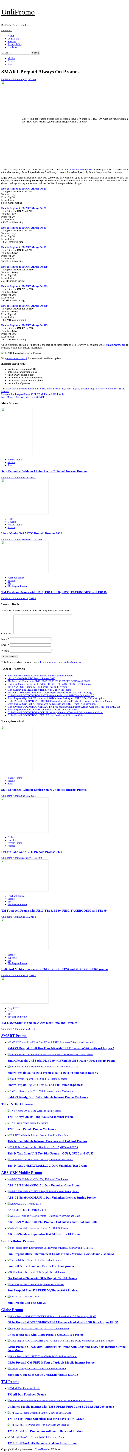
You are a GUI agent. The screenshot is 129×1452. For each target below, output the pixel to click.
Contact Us (13, 38)
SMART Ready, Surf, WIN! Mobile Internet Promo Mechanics (48, 1097)
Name (5, 639)
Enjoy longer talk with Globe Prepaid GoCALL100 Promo (46, 1334)
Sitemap (12, 41)
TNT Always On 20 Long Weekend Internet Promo (41, 1116)
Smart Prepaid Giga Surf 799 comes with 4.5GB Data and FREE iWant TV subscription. (52, 704)
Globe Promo (12, 1310)
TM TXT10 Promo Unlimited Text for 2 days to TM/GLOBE (47, 1418)
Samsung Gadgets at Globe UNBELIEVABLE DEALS (43, 1374)
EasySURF (13, 1008)
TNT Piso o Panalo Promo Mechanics (32, 1129)
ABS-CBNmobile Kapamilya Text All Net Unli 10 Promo (44, 1234)
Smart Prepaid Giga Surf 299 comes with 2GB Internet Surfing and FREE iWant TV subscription (56, 698)
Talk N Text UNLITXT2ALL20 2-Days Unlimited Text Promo (47, 1165)
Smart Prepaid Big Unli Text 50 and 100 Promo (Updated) (45, 1084)
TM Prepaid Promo (17, 586)
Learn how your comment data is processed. (62, 662)
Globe (11, 519)
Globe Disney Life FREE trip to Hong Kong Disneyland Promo (39, 689)
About (11, 35)
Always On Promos (17, 388)
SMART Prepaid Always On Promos (99, 388)
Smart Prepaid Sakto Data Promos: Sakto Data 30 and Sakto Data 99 (53, 1072)
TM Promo (10, 1382)
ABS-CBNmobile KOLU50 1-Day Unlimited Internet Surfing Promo (52, 1197)
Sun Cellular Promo (17, 1241)
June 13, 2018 (27, 975)
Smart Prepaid (72, 388)
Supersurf (12, 957)
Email (5, 645)
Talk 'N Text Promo (17, 1104)
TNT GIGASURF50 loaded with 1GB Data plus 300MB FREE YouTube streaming (50, 692)
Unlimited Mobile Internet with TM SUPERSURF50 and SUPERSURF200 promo (49, 684)
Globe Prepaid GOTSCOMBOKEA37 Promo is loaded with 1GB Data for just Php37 (51, 695)
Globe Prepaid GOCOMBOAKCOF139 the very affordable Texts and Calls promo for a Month (55, 712)
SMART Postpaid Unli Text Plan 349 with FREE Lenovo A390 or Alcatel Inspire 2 (61, 1048)
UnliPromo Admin (10, 79)
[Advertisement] (64, 145)
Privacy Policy (15, 44)
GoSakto (12, 521)
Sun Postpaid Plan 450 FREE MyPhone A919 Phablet (32, 394)
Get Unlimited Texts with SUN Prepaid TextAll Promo (42, 1278)
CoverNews (41, 1449)
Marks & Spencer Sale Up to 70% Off (23, 397)
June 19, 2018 (27, 598)
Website (5, 650)
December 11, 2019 (30, 539)
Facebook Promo (16, 577)
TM (9, 583)
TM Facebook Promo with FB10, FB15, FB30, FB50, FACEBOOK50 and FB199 (54, 592)
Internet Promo (15, 459)
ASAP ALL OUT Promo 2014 (27, 1209)
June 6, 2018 (27, 1029)
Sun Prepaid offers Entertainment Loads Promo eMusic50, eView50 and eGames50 (61, 1254)
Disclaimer (13, 47)
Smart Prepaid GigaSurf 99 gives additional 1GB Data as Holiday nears (43, 709)
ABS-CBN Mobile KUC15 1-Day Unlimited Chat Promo (44, 1185)
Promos (11, 61)
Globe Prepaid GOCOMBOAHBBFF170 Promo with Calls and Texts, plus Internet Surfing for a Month (60, 701)
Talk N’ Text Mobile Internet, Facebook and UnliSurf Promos (47, 1141)
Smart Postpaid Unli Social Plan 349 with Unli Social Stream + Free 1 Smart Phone (61, 1060)
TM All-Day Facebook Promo (27, 1394)
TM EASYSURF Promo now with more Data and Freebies (37, 687)
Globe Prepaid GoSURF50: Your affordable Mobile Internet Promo (51, 1362)
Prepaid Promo (15, 524)
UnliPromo (18, 12)
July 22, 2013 (27, 79)
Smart (10, 64)
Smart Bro (40, 388)
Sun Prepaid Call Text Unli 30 (27, 1302)
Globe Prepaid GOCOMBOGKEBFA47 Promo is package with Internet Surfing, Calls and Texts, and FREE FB (64, 706)
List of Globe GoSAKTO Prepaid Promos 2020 (31, 533)
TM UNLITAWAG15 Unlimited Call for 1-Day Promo (42, 1443)
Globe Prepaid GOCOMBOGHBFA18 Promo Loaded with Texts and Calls (45, 715)
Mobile (11, 58)
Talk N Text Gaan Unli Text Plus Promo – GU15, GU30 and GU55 (51, 1153)
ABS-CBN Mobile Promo (21, 1173)
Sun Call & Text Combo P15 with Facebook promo (41, 1266)
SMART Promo (14, 1036)
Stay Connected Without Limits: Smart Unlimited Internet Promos (44, 471)
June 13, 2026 (27, 477)
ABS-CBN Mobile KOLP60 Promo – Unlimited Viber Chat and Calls (52, 1222)
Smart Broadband (55, 388)
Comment (7, 633)
